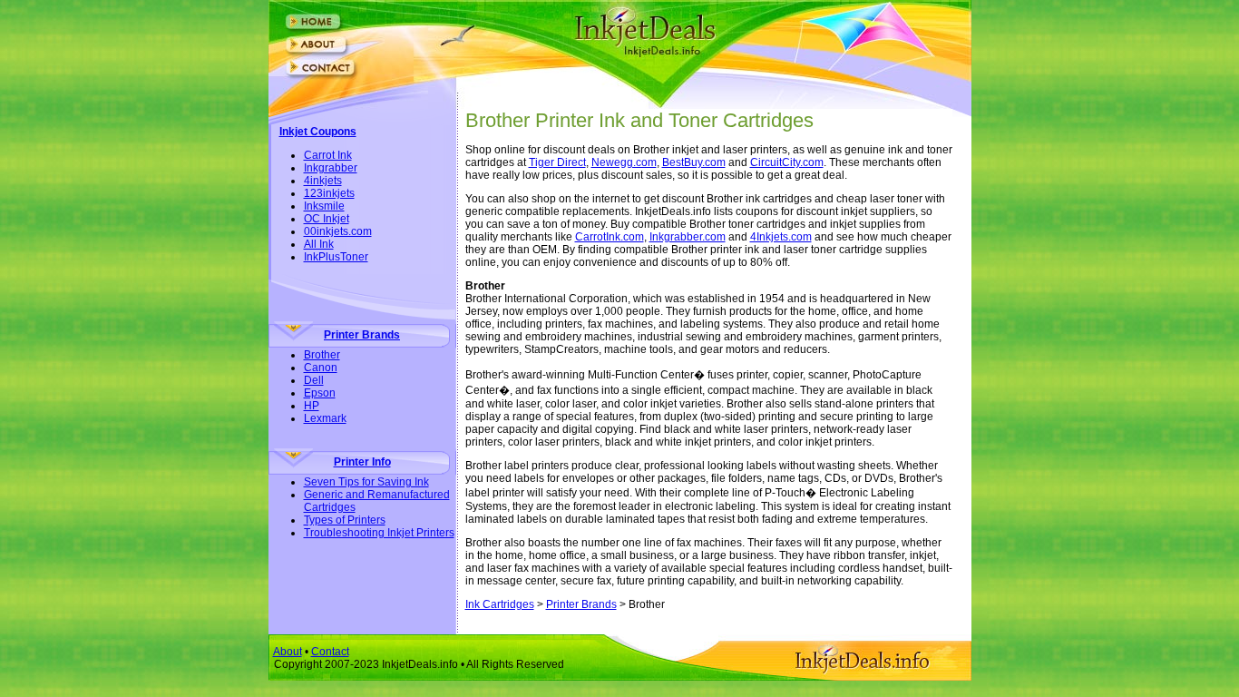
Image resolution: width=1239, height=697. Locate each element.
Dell (314, 380)
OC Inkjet (326, 218)
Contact (330, 651)
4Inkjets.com (781, 237)
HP (311, 405)
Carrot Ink (328, 155)
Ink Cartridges (499, 604)
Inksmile (324, 206)
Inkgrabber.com (687, 237)
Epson (320, 393)
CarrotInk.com (609, 237)
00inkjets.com (338, 231)
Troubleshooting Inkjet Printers (379, 532)
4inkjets (323, 180)
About (287, 651)
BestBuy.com (694, 162)
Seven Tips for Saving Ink (366, 482)
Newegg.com (624, 162)
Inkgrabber (330, 168)
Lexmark (325, 418)
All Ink (319, 244)
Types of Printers (344, 520)
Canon (320, 367)
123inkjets (329, 193)
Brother (322, 354)
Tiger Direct (557, 162)
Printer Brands (581, 604)
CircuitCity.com (787, 162)
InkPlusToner (336, 256)
